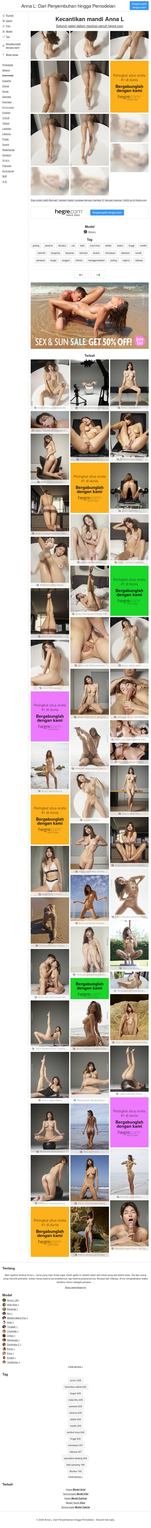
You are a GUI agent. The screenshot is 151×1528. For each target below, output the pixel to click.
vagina (126, 260)
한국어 (5, 160)
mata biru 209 (75, 1399)
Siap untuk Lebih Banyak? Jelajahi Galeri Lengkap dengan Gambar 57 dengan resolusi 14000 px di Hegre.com (89, 200)
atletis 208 (75, 1419)
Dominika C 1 (14, 1344)
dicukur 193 (75, 1471)
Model (9, 31)
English (6, 112)
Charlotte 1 (13, 1331)
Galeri (9, 20)
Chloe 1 (11, 1335)
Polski (5, 139)
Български (8, 171)
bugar (53, 260)
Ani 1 (10, 1313)
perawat (40, 260)
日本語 (5, 118)
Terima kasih (75, 1494)
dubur (120, 245)
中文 (4, 181)
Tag (8, 36)
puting (36, 245)
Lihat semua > (75, 1366)
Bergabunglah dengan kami (139, 5)
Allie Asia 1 (13, 1304)
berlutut (83, 253)
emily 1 (11, 1349)
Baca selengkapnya (75, 1287)
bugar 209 (75, 1393)
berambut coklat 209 (75, 1386)
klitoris (79, 260)
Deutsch (6, 155)
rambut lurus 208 (75, 1432)
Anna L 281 (13, 1300)
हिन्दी (4, 176)
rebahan (125, 253)
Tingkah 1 (12, 1326)
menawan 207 (75, 1445)
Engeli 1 (11, 1357)
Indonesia (7, 75)
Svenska (7, 102)
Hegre (75, 1489)
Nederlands (8, 149)
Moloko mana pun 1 (17, 1318)
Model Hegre (75, 1502)
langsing (55, 253)
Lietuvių (6, 134)
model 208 (75, 1425)
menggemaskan (96, 260)
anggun (66, 260)
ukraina (49, 245)
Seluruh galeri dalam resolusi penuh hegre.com (89, 25)
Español (6, 80)
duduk (96, 253)
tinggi (131, 245)
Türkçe (5, 123)
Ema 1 (10, 1353)
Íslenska (6, 96)
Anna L (92, 231)
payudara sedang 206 (75, 1458)
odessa (139, 260)
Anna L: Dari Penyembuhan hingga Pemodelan (68, 5)
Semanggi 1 (13, 1340)
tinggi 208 (75, 1438)
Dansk (5, 86)
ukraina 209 (75, 1412)
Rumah (10, 15)
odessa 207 (75, 1451)
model (143, 245)
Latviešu (6, 128)
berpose (69, 253)
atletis (108, 245)
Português (7, 65)
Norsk (5, 91)
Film (8, 26)
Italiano (6, 70)
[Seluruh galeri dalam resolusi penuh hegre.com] (129, 128)
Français (6, 165)
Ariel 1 (10, 1322)
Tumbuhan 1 (13, 1362)
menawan (110, 253)
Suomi (5, 144)
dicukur (62, 245)
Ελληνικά (8, 107)
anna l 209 (75, 1380)
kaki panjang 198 (75, 1464)
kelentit (41, 253)
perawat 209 (75, 1406)
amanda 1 (12, 1309)
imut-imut (95, 245)
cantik (138, 253)
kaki (82, 245)
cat (73, 245)
